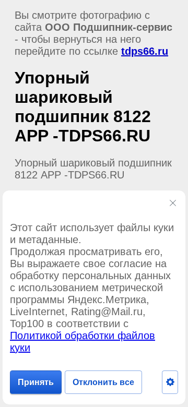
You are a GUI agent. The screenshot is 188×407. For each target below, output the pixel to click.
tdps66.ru (144, 51)
